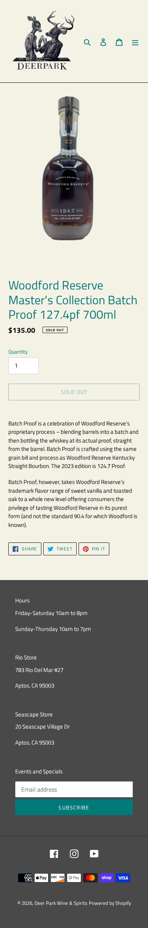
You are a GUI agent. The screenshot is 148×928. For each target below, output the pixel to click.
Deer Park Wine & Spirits (61, 903)
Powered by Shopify (110, 903)
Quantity (18, 352)
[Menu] (135, 41)
